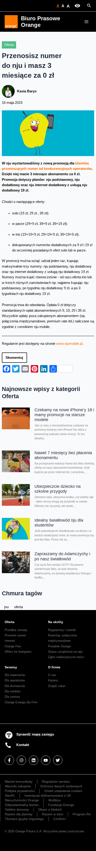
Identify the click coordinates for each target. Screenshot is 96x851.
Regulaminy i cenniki (62, 630)
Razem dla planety (18, 814)
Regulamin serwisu (56, 781)
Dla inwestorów (15, 675)
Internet (10, 640)
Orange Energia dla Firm (21, 702)
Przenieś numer (15, 635)
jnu (6, 607)
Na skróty (55, 622)
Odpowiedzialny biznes (22, 805)
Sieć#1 (10, 795)
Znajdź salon (56, 686)
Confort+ (59, 819)
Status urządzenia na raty (65, 651)
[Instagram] (21, 760)
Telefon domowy (17, 809)
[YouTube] (45, 760)
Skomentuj (14, 357)
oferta (18, 607)
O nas (52, 675)
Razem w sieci (52, 814)
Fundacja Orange (61, 805)
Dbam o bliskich (50, 809)
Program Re (82, 814)
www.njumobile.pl (69, 343)
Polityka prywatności (20, 791)
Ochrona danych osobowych (61, 786)
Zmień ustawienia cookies (63, 791)
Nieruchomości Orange (22, 800)
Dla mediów (12, 691)
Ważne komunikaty (18, 781)
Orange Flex (13, 646)
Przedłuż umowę (16, 630)
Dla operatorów (15, 680)
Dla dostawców (15, 686)
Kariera (53, 680)
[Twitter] (57, 760)
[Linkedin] (33, 760)
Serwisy (11, 667)
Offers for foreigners (18, 651)
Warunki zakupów (18, 786)
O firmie (54, 667)
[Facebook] (9, 760)
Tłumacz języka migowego (24, 819)
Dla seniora (12, 696)
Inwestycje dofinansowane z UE (47, 795)
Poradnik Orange (59, 646)
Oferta (9, 45)
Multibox (54, 800)
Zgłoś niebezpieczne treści (66, 657)
